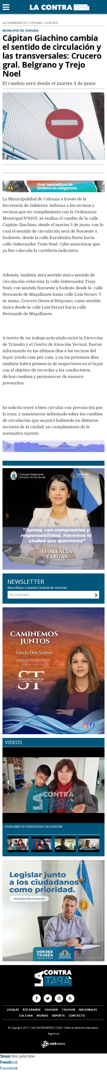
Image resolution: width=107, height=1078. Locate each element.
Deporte (58, 1015)
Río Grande (32, 1009)
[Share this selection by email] (2, 1069)
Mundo (42, 1015)
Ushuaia (51, 1009)
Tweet (5, 1056)
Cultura (26, 1015)
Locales (13, 1009)
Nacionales (88, 1009)
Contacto (77, 1015)
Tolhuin (68, 1009)
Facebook (9, 1062)
